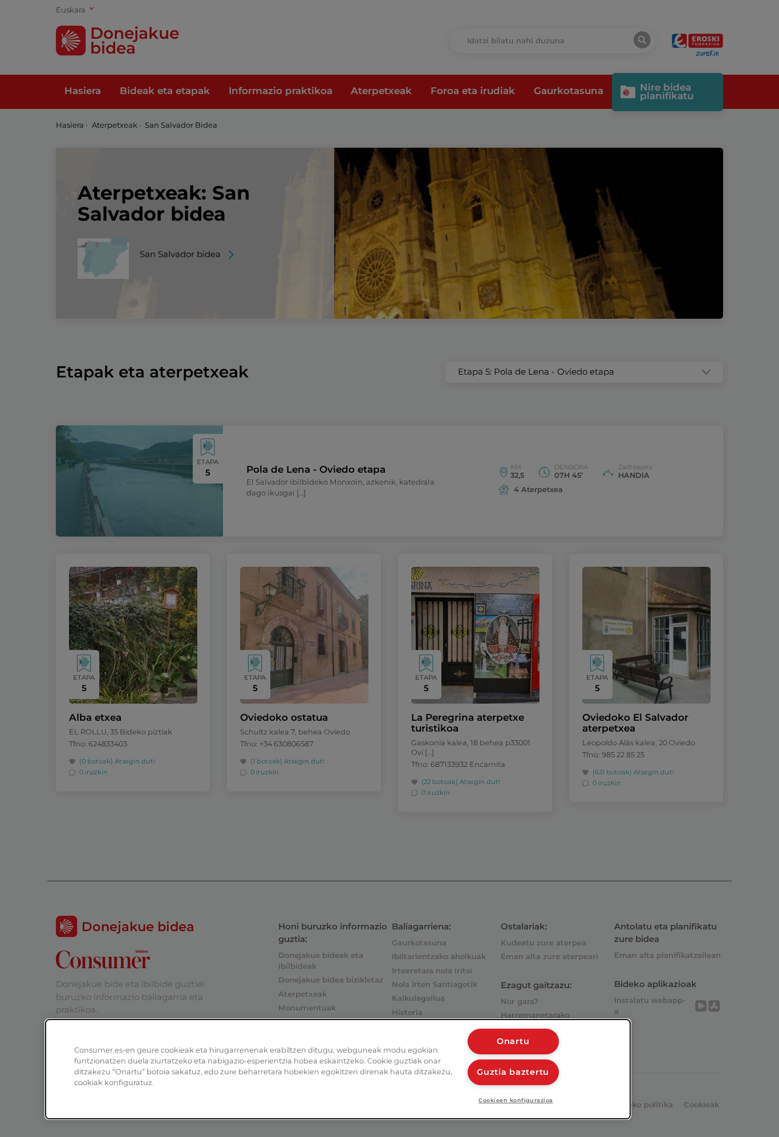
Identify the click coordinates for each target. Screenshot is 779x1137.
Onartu (513, 1041)
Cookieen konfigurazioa (515, 1100)
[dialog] (338, 1069)
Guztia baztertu (513, 1072)
